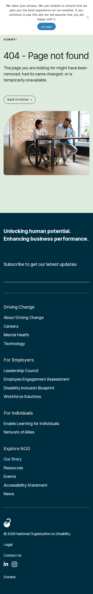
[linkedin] (6, 564)
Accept (46, 27)
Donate (10, 577)
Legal (8, 544)
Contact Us (12, 555)
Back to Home (17, 99)
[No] (87, 17)
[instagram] (14, 564)
